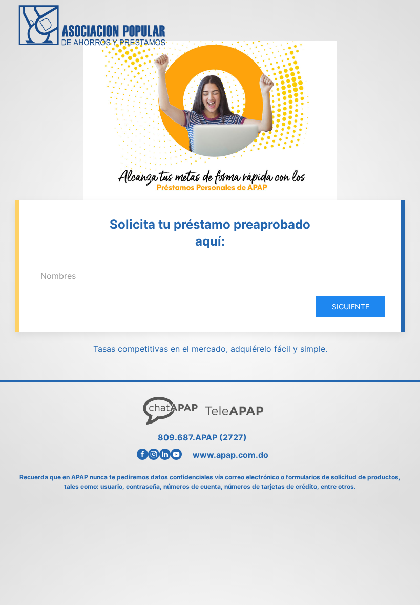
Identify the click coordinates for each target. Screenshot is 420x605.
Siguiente (350, 306)
